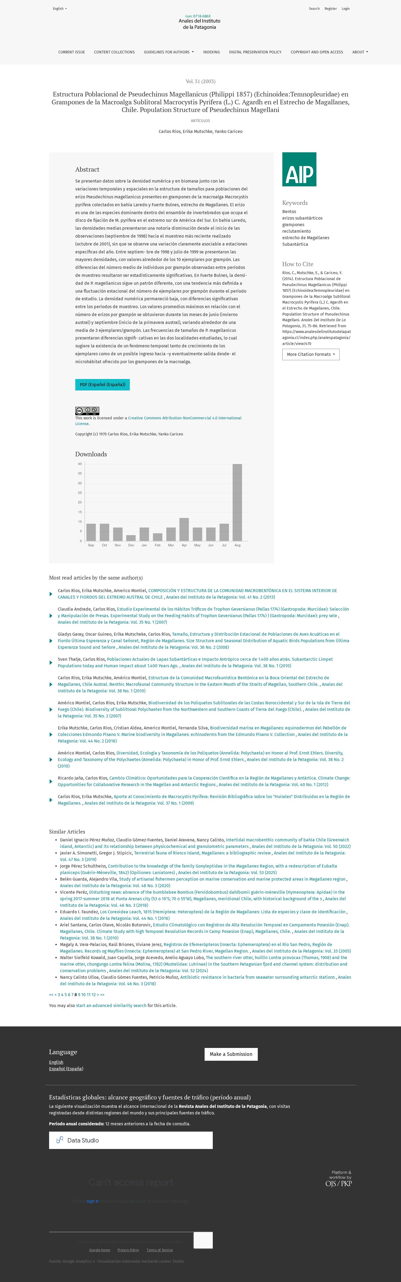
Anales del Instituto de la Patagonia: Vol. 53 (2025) (227, 872)
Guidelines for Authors (167, 52)
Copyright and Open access (317, 52)
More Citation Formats (309, 354)
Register (331, 9)
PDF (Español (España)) (102, 384)
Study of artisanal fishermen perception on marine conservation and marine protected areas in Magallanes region (232, 879)
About (358, 52)
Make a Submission (231, 1054)
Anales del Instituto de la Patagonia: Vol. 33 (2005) (301, 951)
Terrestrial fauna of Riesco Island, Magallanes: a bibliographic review (203, 853)
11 (89, 994)
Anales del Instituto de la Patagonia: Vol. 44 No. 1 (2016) (115, 918)
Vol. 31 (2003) (201, 81)
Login (346, 9)
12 (94, 994)
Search (314, 9)
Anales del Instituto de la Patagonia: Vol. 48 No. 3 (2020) (115, 885)
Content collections (114, 52)
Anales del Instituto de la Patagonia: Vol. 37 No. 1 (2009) (139, 803)
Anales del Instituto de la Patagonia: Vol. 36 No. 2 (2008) (174, 647)
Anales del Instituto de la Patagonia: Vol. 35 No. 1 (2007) (112, 622)
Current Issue (71, 52)
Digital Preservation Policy (255, 52)
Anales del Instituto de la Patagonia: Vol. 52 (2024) (158, 970)
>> (102, 994)
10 (83, 994)
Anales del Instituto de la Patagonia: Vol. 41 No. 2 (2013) (220, 597)
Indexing (211, 52)
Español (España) (66, 1068)
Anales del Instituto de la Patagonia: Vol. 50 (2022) (301, 846)
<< (51, 994)
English (61, 9)
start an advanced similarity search (111, 1005)
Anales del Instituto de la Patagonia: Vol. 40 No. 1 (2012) (273, 784)
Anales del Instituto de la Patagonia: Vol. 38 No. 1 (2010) (236, 665)
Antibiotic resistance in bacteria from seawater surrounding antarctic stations (258, 977)
